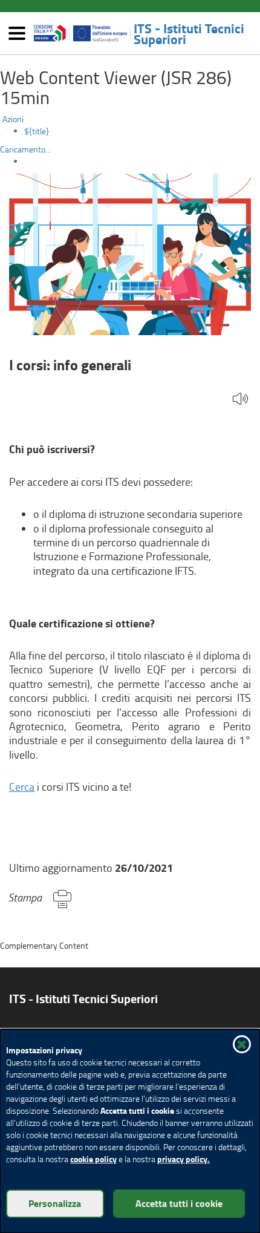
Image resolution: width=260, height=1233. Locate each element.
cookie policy (93, 1159)
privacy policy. (183, 1159)
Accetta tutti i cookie (179, 1203)
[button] (240, 399)
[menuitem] (142, 131)
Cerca (21, 786)
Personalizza (54, 1203)
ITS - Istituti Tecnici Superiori (189, 33)
